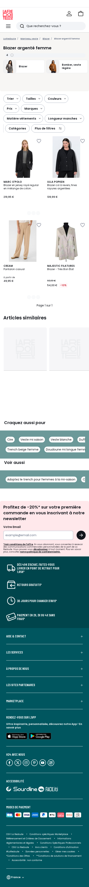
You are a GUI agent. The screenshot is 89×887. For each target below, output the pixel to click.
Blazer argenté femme (67, 38)
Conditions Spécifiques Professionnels (60, 842)
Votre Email (12, 527)
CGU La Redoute (20, 847)
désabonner (40, 549)
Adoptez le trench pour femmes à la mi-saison (41, 479)
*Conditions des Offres (18, 855)
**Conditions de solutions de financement (59, 855)
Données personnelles (37, 851)
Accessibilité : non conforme (27, 860)
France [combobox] (15, 877)
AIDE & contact (16, 636)
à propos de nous (17, 668)
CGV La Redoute (14, 834)
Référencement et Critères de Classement (28, 838)
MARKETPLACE (15, 701)
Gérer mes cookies (65, 851)
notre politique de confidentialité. (40, 551)
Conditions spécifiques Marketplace (49, 834)
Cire (10, 440)
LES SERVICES (14, 652)
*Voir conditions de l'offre (18, 544)
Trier (10, 99)
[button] (81, 14)
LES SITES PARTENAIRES (20, 685)
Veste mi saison (31, 440)
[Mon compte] (69, 14)
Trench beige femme (22, 449)
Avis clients (41, 847)
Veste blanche (61, 440)
